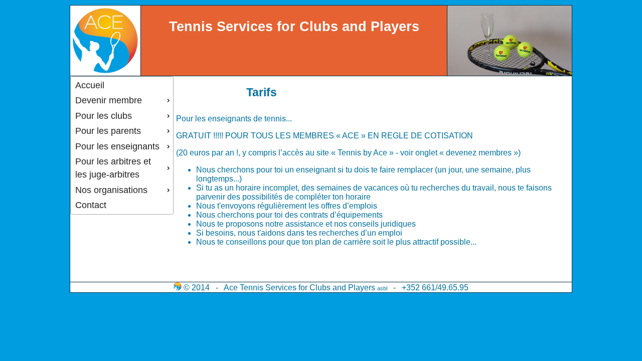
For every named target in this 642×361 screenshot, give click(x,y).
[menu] (122, 145)
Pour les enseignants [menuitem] (117, 146)
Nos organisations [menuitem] (111, 190)
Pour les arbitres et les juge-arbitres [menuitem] (113, 167)
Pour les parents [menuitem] (108, 131)
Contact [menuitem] (90, 205)
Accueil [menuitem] (89, 85)
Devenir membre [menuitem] (108, 100)
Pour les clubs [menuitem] (103, 116)
